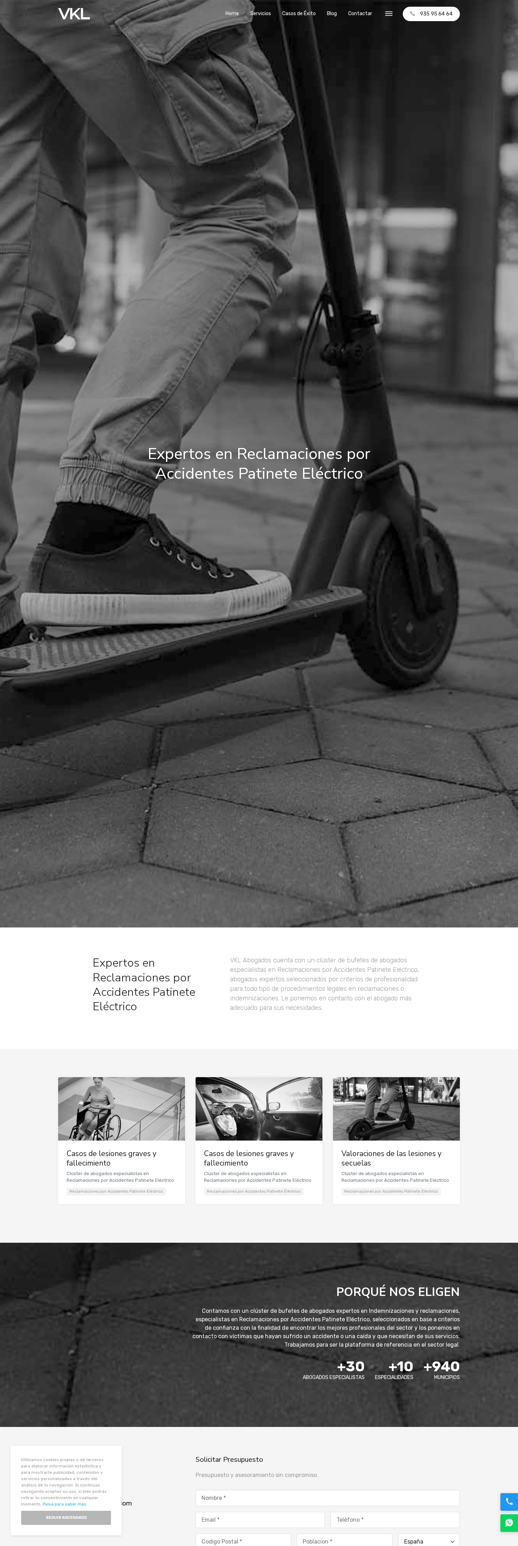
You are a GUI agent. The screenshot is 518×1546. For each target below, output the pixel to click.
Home (232, 14)
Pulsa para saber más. (65, 1504)
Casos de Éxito (299, 14)
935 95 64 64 (436, 14)
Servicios (260, 14)
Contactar (360, 14)
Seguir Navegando (66, 1517)
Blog (332, 14)
